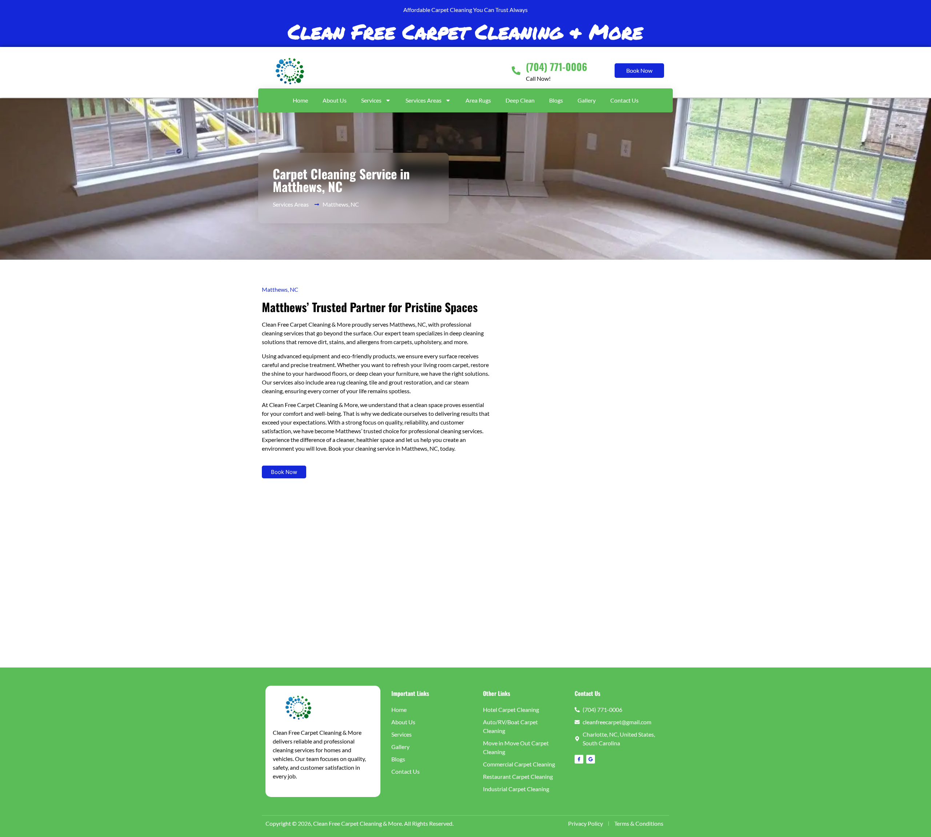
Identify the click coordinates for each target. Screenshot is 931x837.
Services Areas (423, 100)
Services (371, 100)
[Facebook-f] (579, 759)
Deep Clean (520, 100)
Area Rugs (478, 100)
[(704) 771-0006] (516, 70)
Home (300, 100)
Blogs (556, 100)
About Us (335, 100)
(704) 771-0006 (556, 66)
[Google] (590, 759)
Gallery (587, 100)
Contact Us (624, 100)
